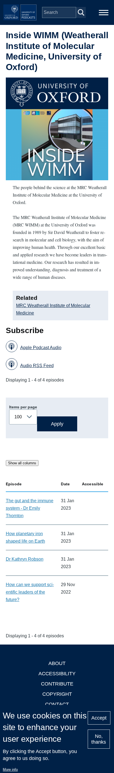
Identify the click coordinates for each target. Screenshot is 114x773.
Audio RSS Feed (37, 365)
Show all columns (22, 463)
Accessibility (57, 673)
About (57, 663)
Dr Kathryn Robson (24, 559)
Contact (57, 704)
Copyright (57, 694)
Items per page (23, 407)
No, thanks (98, 739)
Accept (99, 718)
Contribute (57, 684)
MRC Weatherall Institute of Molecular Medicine (53, 309)
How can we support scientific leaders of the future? (30, 592)
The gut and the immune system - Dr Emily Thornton (29, 508)
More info (10, 769)
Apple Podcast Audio (40, 347)
